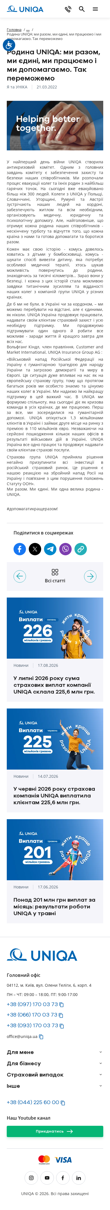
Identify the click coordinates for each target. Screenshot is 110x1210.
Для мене (20, 1052)
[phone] (68, 9)
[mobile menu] (95, 9)
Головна (14, 29)
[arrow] (100, 1052)
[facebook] (63, 1178)
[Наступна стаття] (90, 576)
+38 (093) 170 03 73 (32, 1025)
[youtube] (47, 1178)
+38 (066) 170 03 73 (32, 1014)
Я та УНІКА (17, 87)
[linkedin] (78, 1178)
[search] (81, 9)
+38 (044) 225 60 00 (33, 1102)
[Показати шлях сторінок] (28, 29)
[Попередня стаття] (20, 576)
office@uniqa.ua (22, 1036)
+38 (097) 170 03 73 (32, 1004)
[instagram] (31, 1178)
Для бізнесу (24, 1063)
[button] (20, 549)
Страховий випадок (35, 1074)
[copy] (80, 549)
